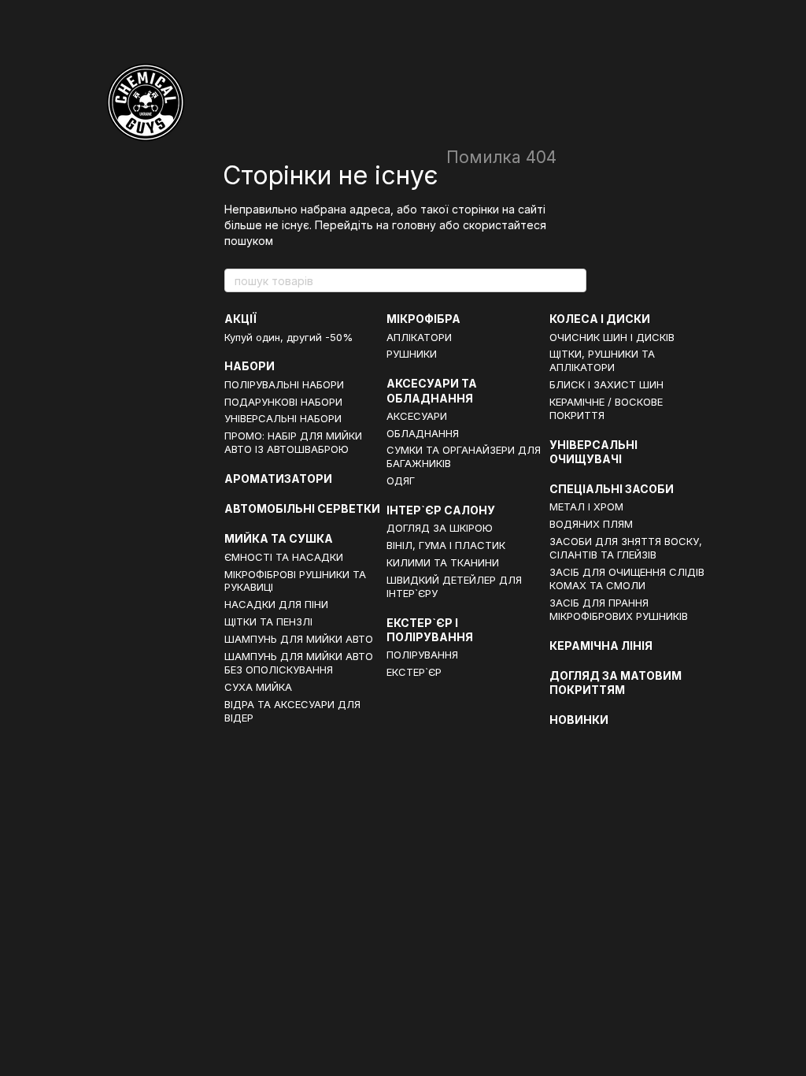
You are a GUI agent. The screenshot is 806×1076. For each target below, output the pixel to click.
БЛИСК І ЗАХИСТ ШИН (606, 384)
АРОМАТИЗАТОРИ (278, 478)
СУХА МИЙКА (258, 687)
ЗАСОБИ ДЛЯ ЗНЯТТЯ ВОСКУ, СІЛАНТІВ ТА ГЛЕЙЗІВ (625, 548)
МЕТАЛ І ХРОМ (586, 506)
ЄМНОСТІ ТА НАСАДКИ (283, 557)
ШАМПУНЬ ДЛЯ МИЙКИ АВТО (298, 639)
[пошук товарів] (573, 280)
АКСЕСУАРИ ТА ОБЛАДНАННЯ (431, 390)
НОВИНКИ (578, 719)
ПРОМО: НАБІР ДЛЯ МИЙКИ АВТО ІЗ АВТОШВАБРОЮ (293, 442)
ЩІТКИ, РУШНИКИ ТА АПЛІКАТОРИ (602, 360)
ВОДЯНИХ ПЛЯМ (591, 524)
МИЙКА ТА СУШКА (278, 538)
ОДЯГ (400, 480)
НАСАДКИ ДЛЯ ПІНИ (276, 604)
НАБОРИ (249, 366)
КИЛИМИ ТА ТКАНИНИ (442, 562)
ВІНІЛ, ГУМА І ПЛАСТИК (445, 545)
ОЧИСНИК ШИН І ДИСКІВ (612, 337)
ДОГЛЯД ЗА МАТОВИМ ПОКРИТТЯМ (615, 682)
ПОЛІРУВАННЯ (422, 654)
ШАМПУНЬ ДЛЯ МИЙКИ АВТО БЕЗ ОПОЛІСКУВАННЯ (298, 663)
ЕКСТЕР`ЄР (414, 672)
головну (414, 225)
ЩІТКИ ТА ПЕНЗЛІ (268, 621)
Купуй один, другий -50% (288, 337)
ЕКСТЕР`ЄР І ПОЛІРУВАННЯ (429, 630)
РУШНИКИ (411, 353)
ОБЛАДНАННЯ (422, 433)
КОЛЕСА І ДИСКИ (599, 318)
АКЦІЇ (240, 318)
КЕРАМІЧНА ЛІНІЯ (601, 645)
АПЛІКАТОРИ (419, 337)
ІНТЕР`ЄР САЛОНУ (440, 510)
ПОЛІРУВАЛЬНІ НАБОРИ (284, 384)
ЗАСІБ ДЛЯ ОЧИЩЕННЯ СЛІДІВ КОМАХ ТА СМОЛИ (626, 579)
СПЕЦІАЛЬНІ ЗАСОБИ (611, 488)
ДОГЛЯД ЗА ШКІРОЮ (439, 527)
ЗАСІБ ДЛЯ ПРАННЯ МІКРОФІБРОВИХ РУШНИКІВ (618, 609)
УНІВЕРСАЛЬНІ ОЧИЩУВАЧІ (593, 452)
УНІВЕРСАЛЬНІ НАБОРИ (283, 418)
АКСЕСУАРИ (416, 416)
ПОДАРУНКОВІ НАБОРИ (283, 401)
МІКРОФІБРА (423, 318)
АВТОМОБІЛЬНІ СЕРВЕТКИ (302, 508)
